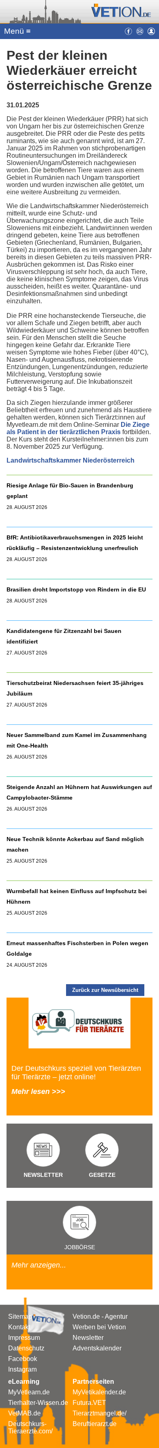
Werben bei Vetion (99, 1327)
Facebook (22, 1358)
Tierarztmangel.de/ (99, 1413)
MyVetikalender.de (99, 1392)
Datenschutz (26, 1348)
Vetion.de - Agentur (100, 1316)
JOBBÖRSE (79, 1247)
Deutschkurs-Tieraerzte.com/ (30, 1427)
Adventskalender (97, 1348)
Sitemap (20, 1316)
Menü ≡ (17, 31)
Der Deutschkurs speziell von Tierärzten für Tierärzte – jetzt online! (76, 1072)
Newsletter (88, 1337)
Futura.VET (89, 1402)
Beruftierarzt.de (95, 1423)
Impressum (24, 1337)
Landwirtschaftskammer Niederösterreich (71, 460)
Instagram (22, 1369)
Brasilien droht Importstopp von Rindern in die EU (77, 589)
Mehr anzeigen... (38, 1265)
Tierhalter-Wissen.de (38, 1402)
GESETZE (102, 1175)
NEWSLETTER (43, 1175)
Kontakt (19, 1327)
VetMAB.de (24, 1413)
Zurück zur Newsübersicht (105, 990)
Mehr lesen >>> (38, 1091)
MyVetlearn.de (29, 1392)
